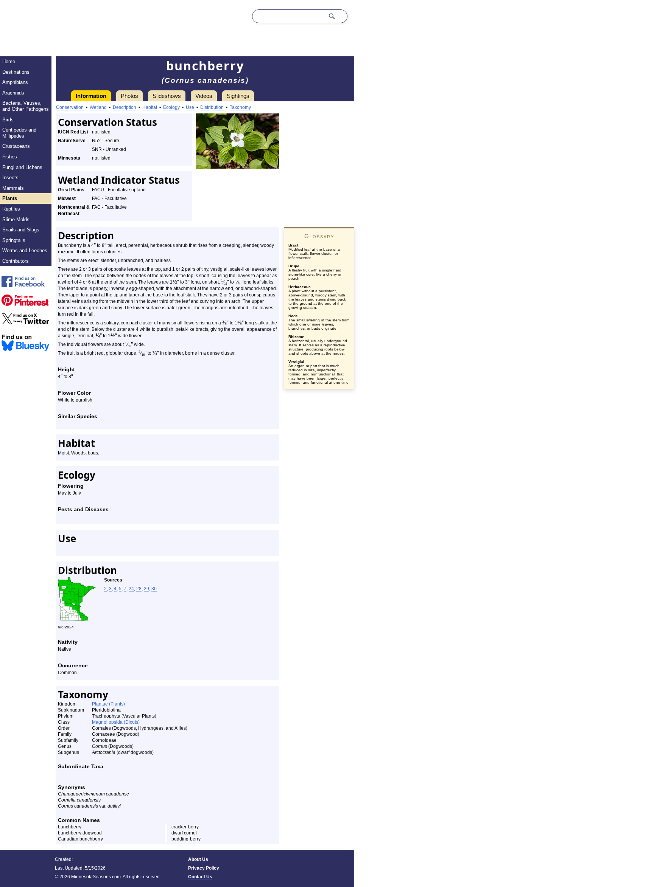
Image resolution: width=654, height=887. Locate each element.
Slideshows (167, 96)
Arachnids (13, 93)
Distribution (212, 107)
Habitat (149, 107)
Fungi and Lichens (22, 167)
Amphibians (15, 82)
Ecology (171, 107)
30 (154, 588)
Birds (8, 120)
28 (139, 588)
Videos (203, 96)
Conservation (70, 107)
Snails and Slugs (20, 230)
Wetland (98, 107)
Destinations (16, 72)
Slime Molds (16, 219)
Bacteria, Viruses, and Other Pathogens (25, 106)
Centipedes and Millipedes (19, 133)
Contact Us (200, 876)
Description (124, 107)
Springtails (13, 240)
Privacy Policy (203, 868)
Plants (9, 198)
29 (146, 588)
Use (190, 107)
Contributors (15, 261)
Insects (10, 177)
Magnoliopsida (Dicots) (116, 722)
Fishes (9, 157)
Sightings (238, 96)
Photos (129, 96)
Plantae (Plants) (108, 704)
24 (131, 588)
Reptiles (11, 209)
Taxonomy (240, 107)
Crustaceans (16, 146)
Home (8, 61)
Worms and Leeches (24, 250)
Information (91, 96)
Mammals (13, 188)
